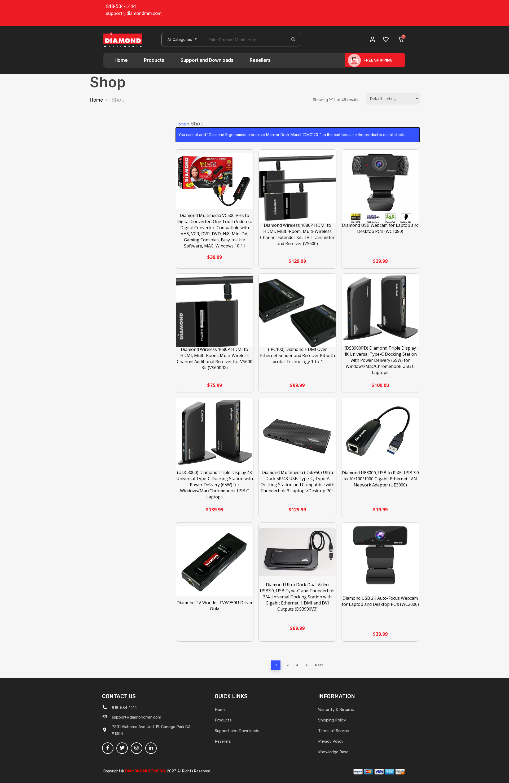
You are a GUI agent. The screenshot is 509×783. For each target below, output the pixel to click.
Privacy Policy (330, 741)
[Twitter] (122, 748)
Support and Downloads (207, 60)
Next (319, 665)
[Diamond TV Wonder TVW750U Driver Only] (214, 561)
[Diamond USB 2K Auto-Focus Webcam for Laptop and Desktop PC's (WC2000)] (380, 561)
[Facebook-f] (107, 748)
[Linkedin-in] (151, 748)
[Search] (293, 39)
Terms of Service (333, 730)
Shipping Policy (332, 720)
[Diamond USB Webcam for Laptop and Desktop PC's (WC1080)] (380, 188)
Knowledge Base (333, 752)
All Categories (180, 39)
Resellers (260, 60)
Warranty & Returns (336, 709)
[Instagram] (136, 748)
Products (154, 60)
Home (121, 60)
